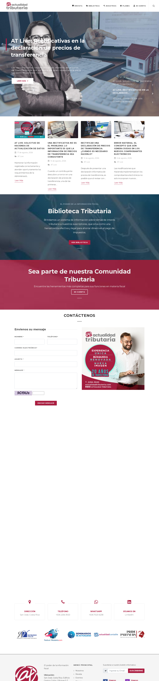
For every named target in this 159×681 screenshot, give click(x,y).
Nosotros (111, 6)
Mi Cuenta (141, 6)
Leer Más (19, 180)
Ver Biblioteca (79, 242)
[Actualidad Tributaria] (17, 6)
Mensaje (19, 370)
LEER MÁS (21, 81)
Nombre (19, 337)
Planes (126, 6)
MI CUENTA (79, 292)
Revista (78, 6)
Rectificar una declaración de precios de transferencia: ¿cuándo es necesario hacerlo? (95, 148)
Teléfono (52, 337)
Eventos (79, 678)
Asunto (19, 359)
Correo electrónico (26, 348)
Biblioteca (94, 6)
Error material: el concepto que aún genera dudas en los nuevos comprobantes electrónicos (128, 148)
